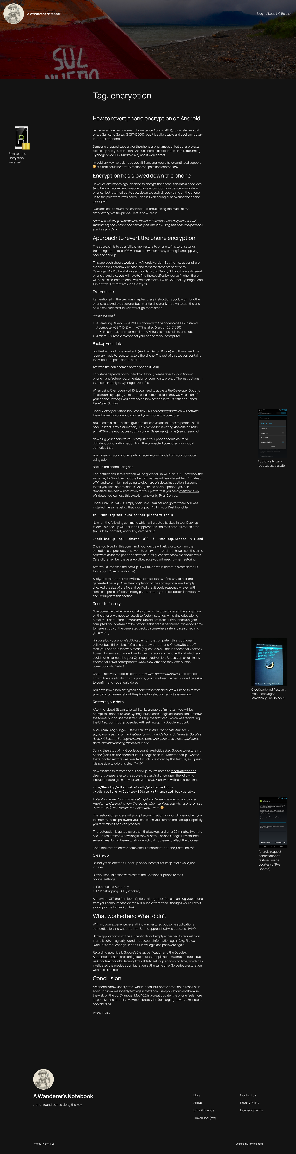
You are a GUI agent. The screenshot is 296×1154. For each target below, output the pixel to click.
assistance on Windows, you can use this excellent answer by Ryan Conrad (146, 493)
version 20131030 (168, 327)
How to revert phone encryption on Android (146, 118)
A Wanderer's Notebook (44, 14)
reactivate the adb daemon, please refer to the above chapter (144, 773)
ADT (139, 327)
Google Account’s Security (115, 961)
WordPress (257, 1143)
